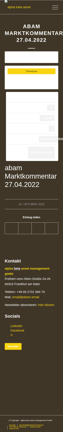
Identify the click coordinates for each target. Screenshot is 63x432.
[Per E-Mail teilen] (51, 228)
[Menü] (53, 7)
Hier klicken (46, 305)
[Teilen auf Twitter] (24, 228)
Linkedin (16, 326)
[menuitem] (12, 425)
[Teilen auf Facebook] (11, 228)
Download (31, 71)
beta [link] (17, 268)
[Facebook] (7, 330)
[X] (7, 335)
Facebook (17, 330)
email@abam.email (25, 297)
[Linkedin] (7, 326)
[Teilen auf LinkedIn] (38, 228)
